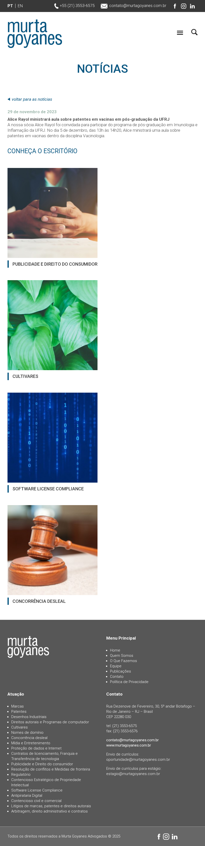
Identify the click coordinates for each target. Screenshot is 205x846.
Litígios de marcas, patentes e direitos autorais (51, 806)
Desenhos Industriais (28, 717)
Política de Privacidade (129, 682)
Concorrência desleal (29, 738)
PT (10, 5)
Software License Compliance (36, 790)
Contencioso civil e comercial (36, 801)
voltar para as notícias (32, 99)
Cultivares (19, 727)
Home (115, 650)
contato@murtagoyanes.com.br (137, 5)
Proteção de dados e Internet (36, 748)
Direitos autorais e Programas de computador (50, 722)
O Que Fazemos (123, 661)
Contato (117, 676)
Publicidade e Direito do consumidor (42, 764)
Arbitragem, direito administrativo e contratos (49, 811)
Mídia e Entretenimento (30, 743)
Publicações (120, 671)
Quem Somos (121, 655)
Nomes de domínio (27, 732)
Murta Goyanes (35, 33)
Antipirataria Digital (26, 795)
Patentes (18, 711)
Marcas (17, 706)
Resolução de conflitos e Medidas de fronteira (50, 769)
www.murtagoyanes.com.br (128, 745)
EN (20, 5)
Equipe (116, 666)
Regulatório (20, 774)
